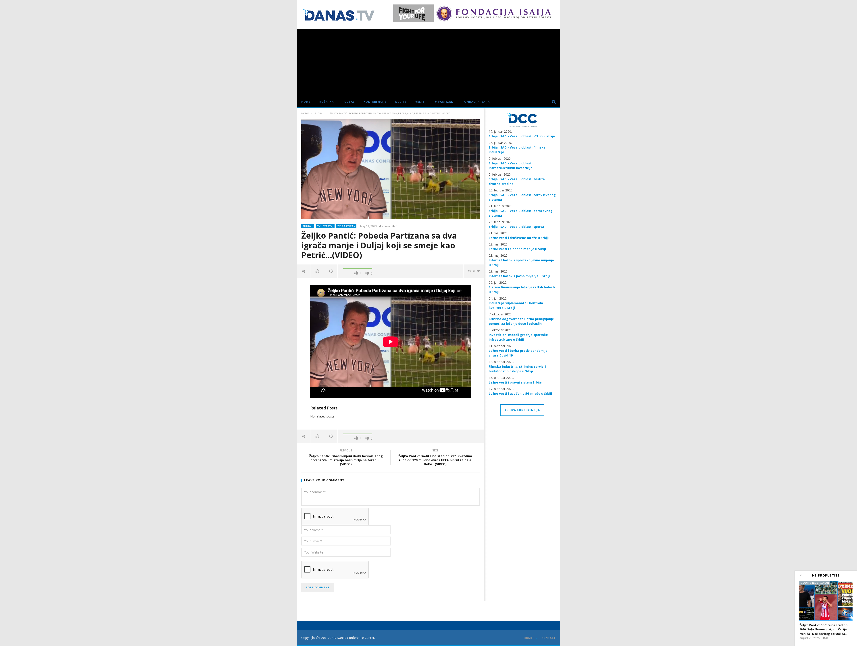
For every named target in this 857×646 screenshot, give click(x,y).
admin (386, 226)
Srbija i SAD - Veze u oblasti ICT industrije (522, 136)
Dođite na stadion (815, 582)
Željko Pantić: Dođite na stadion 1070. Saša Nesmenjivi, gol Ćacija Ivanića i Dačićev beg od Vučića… (823, 629)
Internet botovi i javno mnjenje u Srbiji (519, 276)
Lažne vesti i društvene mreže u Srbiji (519, 238)
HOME (528, 638)
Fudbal (349, 102)
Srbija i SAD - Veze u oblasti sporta (516, 226)
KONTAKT (549, 638)
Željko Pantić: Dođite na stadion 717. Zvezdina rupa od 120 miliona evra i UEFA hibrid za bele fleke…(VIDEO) (435, 458)
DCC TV (400, 102)
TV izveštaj (325, 226)
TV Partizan (443, 102)
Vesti (419, 102)
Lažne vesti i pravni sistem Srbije (515, 382)
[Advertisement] (428, 62)
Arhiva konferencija (522, 410)
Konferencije (375, 102)
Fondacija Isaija (476, 102)
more (472, 271)
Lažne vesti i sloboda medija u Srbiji (517, 249)
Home (305, 102)
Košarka (326, 102)
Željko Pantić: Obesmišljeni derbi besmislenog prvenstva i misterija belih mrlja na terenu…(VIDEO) (346, 458)
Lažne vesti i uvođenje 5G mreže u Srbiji (520, 393)
